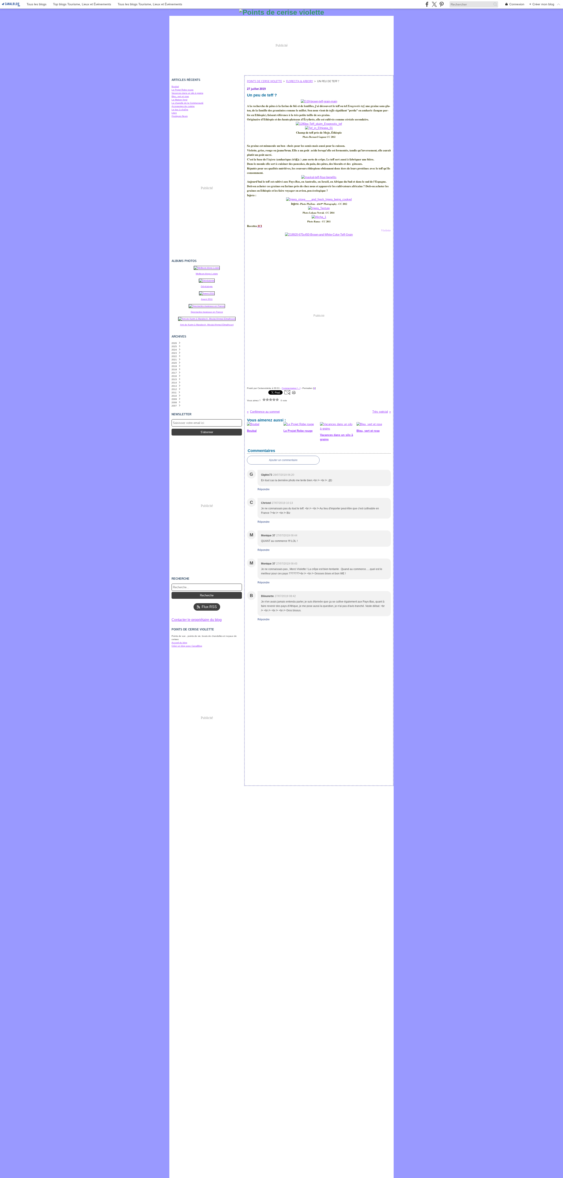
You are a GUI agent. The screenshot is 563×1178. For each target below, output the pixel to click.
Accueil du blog (179, 642)
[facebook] (427, 4)
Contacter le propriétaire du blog (197, 620)
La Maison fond (179, 99)
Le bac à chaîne (180, 109)
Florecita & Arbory (299, 81)
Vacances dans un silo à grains (187, 93)
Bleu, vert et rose (180, 96)
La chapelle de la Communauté (187, 103)
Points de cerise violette (264, 81)
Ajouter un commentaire (283, 460)
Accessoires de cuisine (183, 106)
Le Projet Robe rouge (183, 90)
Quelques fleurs (180, 116)
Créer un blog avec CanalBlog (187, 646)
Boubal (175, 86)
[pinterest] (441, 4)
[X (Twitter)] (434, 4)
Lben (174, 113)
